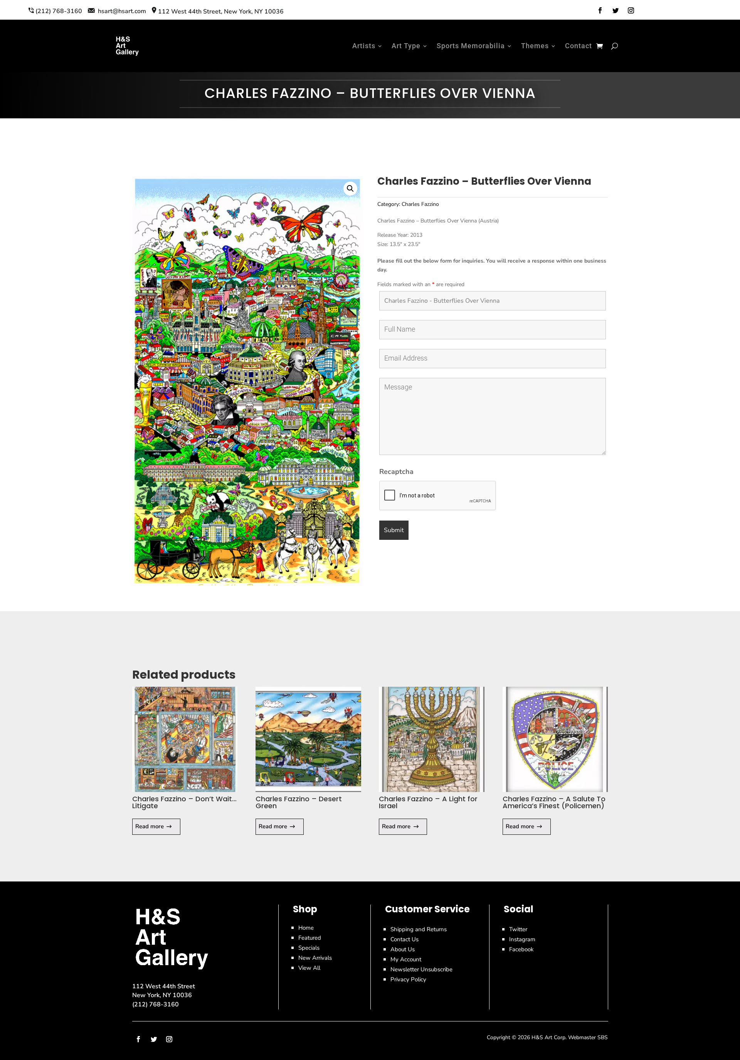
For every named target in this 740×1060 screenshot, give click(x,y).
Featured (309, 938)
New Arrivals (315, 958)
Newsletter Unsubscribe (421, 969)
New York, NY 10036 (162, 995)
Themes (535, 46)
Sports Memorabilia (471, 46)
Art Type (406, 46)
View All (309, 968)
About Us (402, 949)
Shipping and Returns (418, 929)
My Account (405, 959)
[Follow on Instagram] (631, 10)
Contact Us (404, 939)
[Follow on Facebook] (600, 10)
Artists (363, 46)
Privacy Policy (408, 979)
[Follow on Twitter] (615, 10)
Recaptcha (396, 471)
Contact (578, 46)
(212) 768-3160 (155, 1004)
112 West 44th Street (163, 986)
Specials (309, 948)
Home (306, 928)
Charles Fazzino (420, 204)
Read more (149, 826)
